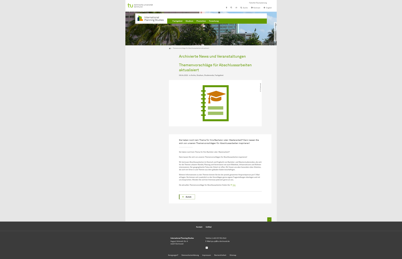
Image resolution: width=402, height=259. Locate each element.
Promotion (201, 21)
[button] (187, 196)
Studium (189, 21)
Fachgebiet (177, 21)
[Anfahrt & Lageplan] (226, 8)
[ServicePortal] (231, 8)
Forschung (214, 21)
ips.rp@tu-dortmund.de (220, 241)
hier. (234, 185)
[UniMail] (236, 8)
